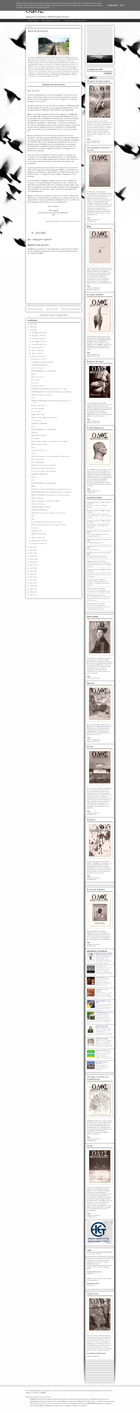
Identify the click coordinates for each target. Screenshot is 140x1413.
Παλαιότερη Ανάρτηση (70, 309)
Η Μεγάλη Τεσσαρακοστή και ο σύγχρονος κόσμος (48, 525)
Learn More (112, 5)
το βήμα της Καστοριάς (93, 141)
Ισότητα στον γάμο (37, 405)
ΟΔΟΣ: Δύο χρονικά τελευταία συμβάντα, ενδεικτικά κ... (51, 456)
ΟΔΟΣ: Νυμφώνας (37, 498)
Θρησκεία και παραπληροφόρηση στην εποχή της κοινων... (51, 489)
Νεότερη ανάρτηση (35, 309)
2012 (31, 580)
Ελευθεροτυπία (91, 1285)
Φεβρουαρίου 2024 (38, 540)
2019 (31, 559)
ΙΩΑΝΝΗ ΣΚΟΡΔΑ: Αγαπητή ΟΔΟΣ (43, 371)
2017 (31, 565)
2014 (31, 574)
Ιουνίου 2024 (36, 350)
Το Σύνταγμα (36, 411)
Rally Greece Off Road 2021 (103, 1050)
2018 (31, 562)
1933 (32, 480)
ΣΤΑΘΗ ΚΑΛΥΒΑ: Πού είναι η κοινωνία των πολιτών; (104, 1013)
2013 (31, 577)
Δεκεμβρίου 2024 (38, 332)
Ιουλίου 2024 (36, 347)
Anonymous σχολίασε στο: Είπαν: (96, 579)
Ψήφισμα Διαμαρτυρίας (39, 444)
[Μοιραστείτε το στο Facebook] (42, 233)
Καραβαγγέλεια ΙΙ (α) (39, 359)
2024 (31, 330)
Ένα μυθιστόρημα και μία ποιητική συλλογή (46, 522)
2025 (31, 327)
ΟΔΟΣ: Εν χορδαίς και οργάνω (42, 395)
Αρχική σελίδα (52, 309)
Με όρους (34, 432)
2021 (31, 553)
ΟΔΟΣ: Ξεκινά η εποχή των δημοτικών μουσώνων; (48, 513)
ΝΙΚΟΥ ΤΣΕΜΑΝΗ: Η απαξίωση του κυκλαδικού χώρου (50, 495)
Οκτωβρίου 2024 (37, 338)
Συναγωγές (35, 383)
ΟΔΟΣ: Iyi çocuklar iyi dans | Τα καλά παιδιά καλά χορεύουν (104, 955)
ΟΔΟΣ (88, 139)
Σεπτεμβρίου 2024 (38, 341)
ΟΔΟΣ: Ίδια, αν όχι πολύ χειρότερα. (43, 465)
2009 (31, 589)
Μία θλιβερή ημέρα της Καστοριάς (102, 1062)
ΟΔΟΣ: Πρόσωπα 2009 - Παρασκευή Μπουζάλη (102, 1026)
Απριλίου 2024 (37, 356)
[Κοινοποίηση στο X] (40, 233)
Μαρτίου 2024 (37, 537)
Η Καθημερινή (90, 1273)
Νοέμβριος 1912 (36, 531)
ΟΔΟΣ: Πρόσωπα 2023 (38, 534)
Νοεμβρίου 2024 (37, 335)
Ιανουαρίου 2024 (38, 543)
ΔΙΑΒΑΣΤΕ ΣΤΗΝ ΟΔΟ (39, 365)
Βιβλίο (33, 374)
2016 (31, 568)
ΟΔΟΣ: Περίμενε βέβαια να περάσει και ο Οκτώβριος (49, 441)
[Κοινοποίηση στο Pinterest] (44, 233)
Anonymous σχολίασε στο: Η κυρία (96, 561)
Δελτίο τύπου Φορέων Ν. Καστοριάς (43, 471)
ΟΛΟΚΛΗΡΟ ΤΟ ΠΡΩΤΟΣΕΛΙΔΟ (96, 1353)
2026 (31, 324)
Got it (122, 5)
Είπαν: (33, 398)
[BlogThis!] (38, 233)
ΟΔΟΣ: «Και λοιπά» (38, 414)
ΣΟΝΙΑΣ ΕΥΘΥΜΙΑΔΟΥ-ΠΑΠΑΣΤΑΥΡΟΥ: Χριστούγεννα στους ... (51, 402)
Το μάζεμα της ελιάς (38, 450)
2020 (31, 556)
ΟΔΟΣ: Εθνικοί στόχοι (39, 435)
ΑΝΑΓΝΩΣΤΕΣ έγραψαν (102, 977)
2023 (31, 547)
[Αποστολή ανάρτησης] (32, 232)
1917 (32, 516)
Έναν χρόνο (35, 380)
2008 (31, 592)
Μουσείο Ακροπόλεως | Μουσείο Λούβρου (45, 501)
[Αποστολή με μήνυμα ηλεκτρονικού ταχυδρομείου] (36, 233)
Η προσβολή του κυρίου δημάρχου (102, 990)
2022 (31, 550)
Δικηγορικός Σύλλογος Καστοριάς (43, 468)
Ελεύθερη (34, 528)
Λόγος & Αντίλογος (38, 368)
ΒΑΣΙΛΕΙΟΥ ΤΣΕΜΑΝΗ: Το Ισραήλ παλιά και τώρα (49, 389)
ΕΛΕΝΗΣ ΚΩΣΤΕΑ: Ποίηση (40, 507)
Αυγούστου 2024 (37, 344)
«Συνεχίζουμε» (36, 420)
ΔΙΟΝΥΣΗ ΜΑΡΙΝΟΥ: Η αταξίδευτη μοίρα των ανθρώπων (51, 492)
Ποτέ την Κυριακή (37, 408)
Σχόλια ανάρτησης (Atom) (58, 315)
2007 (31, 595)
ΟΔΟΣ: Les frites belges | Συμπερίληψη (44, 417)
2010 (31, 586)
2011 (31, 583)
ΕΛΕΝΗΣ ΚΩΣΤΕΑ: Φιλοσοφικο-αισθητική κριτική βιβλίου (51, 392)
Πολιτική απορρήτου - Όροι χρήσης (75, 20)
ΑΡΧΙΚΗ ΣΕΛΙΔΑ (33, 20)
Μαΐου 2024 (36, 353)
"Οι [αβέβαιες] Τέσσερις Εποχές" (42, 362)
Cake (32, 519)
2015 (31, 571)
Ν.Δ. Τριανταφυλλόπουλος (94, 1272)
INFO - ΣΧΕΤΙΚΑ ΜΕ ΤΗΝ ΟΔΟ (51, 20)
